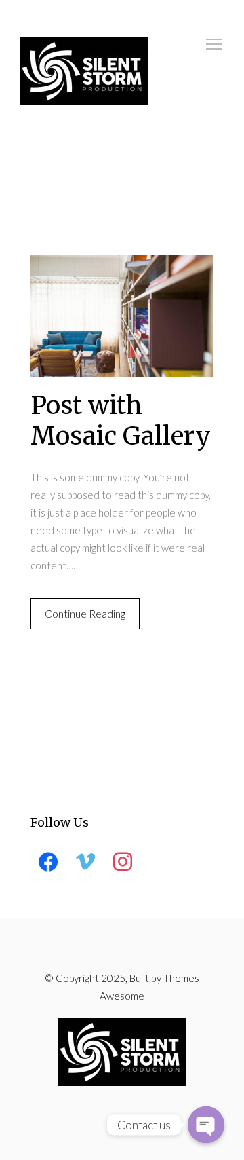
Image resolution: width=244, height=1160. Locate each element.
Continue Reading (85, 613)
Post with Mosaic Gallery (120, 420)
